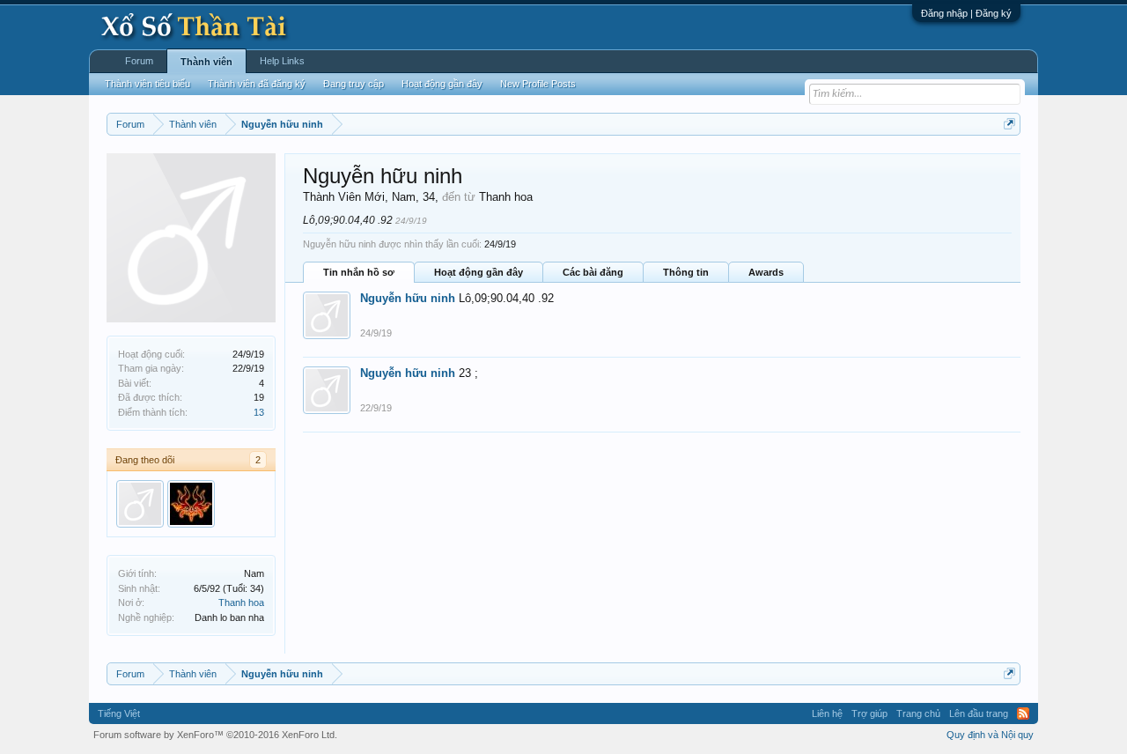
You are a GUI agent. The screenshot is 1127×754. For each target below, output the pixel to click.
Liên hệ (827, 713)
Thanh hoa (241, 602)
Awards (766, 272)
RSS (1023, 713)
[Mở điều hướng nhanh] (1009, 123)
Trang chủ (918, 713)
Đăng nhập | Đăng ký (966, 13)
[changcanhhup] (140, 504)
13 (259, 412)
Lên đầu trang (978, 713)
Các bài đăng (593, 272)
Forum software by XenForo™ (215, 734)
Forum (139, 60)
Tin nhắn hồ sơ (358, 272)
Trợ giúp (869, 713)
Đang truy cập (353, 83)
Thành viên (206, 61)
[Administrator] (191, 504)
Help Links (282, 60)
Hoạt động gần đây (478, 272)
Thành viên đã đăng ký (257, 83)
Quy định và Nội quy (990, 734)
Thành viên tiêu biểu (147, 83)
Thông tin (686, 272)
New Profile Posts (538, 83)
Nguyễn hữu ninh (407, 298)
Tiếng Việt (119, 713)
